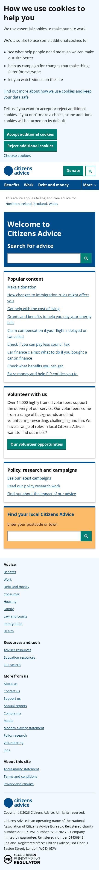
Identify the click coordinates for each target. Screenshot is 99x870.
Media (8, 720)
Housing (10, 601)
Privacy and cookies (19, 784)
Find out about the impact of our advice (41, 493)
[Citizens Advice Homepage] (18, 171)
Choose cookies (17, 155)
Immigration (13, 623)
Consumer (12, 594)
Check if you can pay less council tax (38, 344)
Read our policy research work (33, 486)
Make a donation (21, 287)
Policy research (15, 735)
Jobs (7, 750)
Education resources (19, 657)
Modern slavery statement (24, 728)
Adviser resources (17, 650)
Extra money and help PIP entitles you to (42, 373)
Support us (12, 698)
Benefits (11, 184)
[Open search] (90, 171)
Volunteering (13, 743)
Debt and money (53, 184)
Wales (53, 204)
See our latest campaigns (29, 478)
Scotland (40, 204)
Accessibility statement (21, 769)
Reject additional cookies (30, 145)
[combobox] (44, 258)
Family (9, 609)
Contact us (12, 691)
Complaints (12, 713)
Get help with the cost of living (33, 308)
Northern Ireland (19, 204)
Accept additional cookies (30, 134)
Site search (12, 665)
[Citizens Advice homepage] (18, 803)
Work (29, 184)
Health (9, 631)
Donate (73, 170)
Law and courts (15, 616)
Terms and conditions (20, 776)
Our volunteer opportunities (37, 444)
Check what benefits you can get (35, 366)
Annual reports (15, 706)
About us (10, 683)
